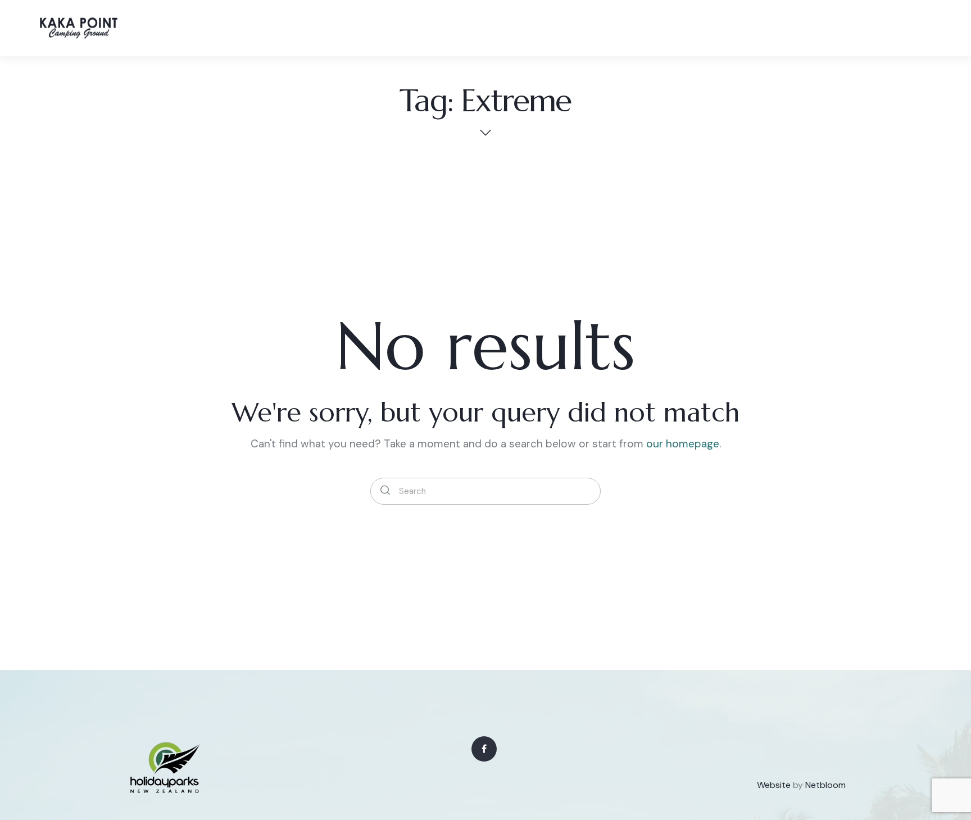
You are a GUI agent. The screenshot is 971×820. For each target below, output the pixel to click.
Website (774, 785)
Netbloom (825, 785)
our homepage (682, 444)
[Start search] (385, 491)
